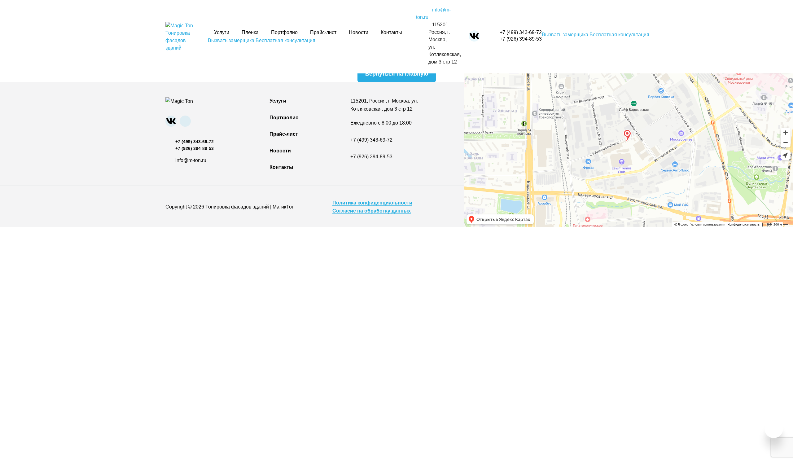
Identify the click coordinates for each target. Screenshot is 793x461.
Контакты (391, 32)
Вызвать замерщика (231, 40)
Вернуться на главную (396, 74)
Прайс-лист (323, 32)
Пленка (250, 32)
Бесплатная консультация (285, 40)
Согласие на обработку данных (371, 210)
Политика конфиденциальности (372, 202)
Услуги (221, 32)
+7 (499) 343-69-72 (521, 32)
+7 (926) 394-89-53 (521, 39)
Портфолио (284, 32)
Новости (358, 32)
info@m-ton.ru (190, 160)
